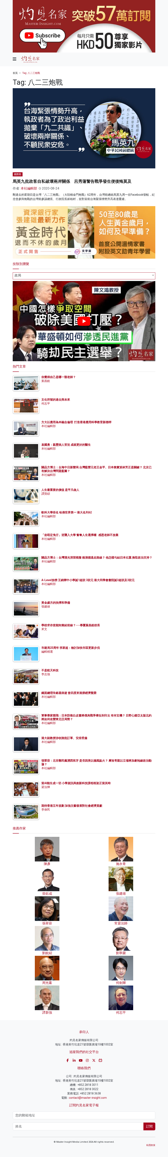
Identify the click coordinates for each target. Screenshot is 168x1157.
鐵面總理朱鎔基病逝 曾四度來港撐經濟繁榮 (68, 692)
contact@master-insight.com (88, 1097)
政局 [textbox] (18, 275)
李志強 (45, 674)
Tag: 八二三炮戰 (31, 73)
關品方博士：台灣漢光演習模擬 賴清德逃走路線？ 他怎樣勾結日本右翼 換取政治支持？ (96, 557)
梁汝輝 (45, 787)
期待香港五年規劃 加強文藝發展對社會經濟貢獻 (71, 805)
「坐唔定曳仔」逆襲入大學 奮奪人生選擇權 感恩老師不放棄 (79, 535)
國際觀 (17, 174)
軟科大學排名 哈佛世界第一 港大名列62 (66, 512)
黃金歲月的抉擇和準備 (55, 602)
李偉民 (45, 809)
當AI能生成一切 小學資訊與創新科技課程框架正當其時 (76, 783)
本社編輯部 (29, 188)
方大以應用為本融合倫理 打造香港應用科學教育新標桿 (76, 422)
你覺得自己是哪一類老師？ (58, 377)
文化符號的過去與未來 (55, 399)
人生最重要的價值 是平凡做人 (60, 489)
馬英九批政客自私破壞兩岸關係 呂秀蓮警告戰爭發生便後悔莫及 (72, 181)
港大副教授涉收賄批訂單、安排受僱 (64, 738)
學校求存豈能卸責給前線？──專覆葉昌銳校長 (70, 625)
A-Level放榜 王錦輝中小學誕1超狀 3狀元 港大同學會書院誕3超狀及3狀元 (88, 580)
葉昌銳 (45, 381)
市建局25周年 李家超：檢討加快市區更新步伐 (70, 647)
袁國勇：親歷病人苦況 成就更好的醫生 (66, 444)
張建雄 (45, 606)
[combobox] (84, 275)
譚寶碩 (45, 493)
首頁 (15, 73)
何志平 (45, 403)
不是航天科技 (50, 670)
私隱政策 (150, 1145)
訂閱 (149, 1126)
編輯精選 (47, 651)
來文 (44, 629)
